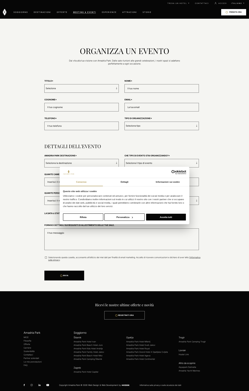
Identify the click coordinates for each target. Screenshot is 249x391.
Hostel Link (184, 354)
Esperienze (109, 12)
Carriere (27, 348)
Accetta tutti (166, 217)
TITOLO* (48, 81)
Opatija (129, 337)
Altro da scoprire (187, 363)
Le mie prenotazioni (33, 362)
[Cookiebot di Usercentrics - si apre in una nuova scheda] (173, 172)
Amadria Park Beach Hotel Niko (88, 355)
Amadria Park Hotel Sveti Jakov (140, 345)
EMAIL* (128, 99)
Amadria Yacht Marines (189, 371)
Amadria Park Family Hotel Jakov (89, 352)
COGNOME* (50, 99)
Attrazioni (129, 12)
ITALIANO (236, 3)
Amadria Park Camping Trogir (192, 341)
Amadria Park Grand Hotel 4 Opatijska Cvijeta (147, 352)
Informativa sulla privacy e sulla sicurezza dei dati (160, 385)
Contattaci (28, 355)
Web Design (93, 385)
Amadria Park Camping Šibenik (88, 359)
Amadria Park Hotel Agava (138, 355)
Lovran (182, 350)
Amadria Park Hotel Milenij (138, 341)
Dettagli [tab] (125, 182)
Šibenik (77, 337)
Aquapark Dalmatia (187, 367)
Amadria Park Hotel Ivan (85, 341)
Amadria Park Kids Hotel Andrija (88, 348)
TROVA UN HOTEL (177, 3)
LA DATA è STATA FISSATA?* (58, 213)
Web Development (110, 385)
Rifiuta (83, 217)
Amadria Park (32, 332)
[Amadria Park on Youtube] (47, 385)
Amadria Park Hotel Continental (140, 359)
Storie (147, 12)
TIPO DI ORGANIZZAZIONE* (138, 118)
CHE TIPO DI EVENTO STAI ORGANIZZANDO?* (147, 155)
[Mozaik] (126, 385)
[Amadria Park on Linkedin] (39, 385)
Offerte (62, 12)
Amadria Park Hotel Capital (86, 372)
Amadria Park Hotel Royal (138, 348)
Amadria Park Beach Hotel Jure (88, 345)
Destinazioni (42, 12)
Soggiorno (21, 12)
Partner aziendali (31, 358)
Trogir (182, 337)
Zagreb (77, 367)
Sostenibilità (29, 351)
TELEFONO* (50, 118)
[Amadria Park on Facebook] (24, 385)
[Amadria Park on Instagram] (32, 385)
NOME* (128, 81)
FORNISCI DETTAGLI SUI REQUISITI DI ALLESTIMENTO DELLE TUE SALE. (79, 225)
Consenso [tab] (81, 182)
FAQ (25, 365)
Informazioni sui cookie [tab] (168, 182)
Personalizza (122, 217)
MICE (26, 337)
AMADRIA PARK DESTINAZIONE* (60, 155)
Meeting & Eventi (84, 12)
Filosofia (27, 341)
